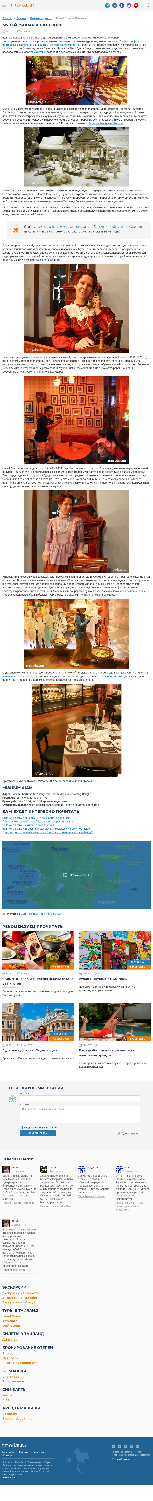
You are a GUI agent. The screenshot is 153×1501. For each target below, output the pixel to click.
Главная (7, 18)
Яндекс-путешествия (19, 1363)
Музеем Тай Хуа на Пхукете (106, 123)
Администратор (10, 1477)
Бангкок (21, 18)
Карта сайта (8, 1452)
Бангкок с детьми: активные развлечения (28, 825)
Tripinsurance (13, 1381)
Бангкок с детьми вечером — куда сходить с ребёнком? (37, 817)
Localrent (9, 1414)
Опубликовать (37, 1133)
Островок (10, 1358)
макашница (9, 676)
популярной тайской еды (112, 676)
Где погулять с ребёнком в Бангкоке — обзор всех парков (38, 821)
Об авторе (7, 1455)
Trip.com (9, 1353)
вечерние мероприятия (64, 44)
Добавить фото (131, 1133)
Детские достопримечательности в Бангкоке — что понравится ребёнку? (47, 832)
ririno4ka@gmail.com (126, 1459)
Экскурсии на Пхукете (20, 1293)
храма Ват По (37, 51)
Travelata (9, 1321)
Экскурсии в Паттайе (19, 1298)
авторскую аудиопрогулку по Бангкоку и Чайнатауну (89, 226)
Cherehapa (11, 1376)
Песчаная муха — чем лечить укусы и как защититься (129, 1206)
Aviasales (9, 1339)
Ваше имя (24, 1094)
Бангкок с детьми (41, 18)
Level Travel (12, 1316)
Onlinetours (11, 1325)
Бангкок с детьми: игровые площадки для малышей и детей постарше (46, 828)
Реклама (23, 1452)
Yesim (7, 1395)
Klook (7, 1400)
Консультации (40, 1452)
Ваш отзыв (24, 1105)
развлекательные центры (33, 44)
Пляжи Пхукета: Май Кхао (18, 1202)
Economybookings (17, 1418)
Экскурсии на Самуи (19, 1302)
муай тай (130, 672)
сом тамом (25, 676)
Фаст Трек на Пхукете (91, 1196)
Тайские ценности (13, 1269)
